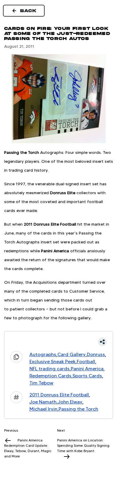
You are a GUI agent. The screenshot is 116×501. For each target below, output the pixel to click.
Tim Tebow (41, 383)
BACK (28, 10)
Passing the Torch (78, 409)
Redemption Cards (50, 376)
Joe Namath (43, 402)
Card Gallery (71, 354)
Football (86, 361)
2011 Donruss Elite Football (59, 395)
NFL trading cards (49, 368)
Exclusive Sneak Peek (52, 361)
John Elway (70, 402)
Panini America (87, 368)
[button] (58, 341)
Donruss (96, 354)
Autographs (42, 354)
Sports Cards (87, 376)
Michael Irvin (43, 409)
